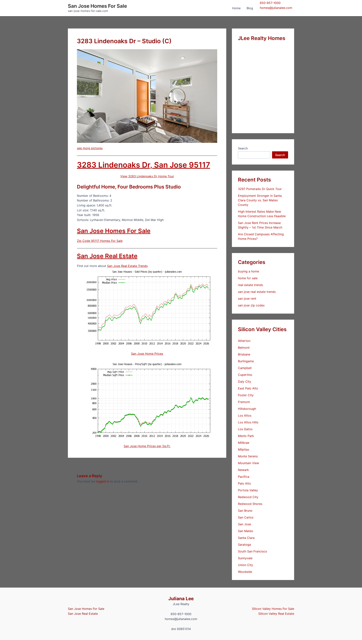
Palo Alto (244, 483)
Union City (245, 565)
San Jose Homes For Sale (97, 6)
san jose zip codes (251, 305)
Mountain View (248, 463)
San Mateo (245, 531)
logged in (102, 481)
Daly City (244, 381)
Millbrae (243, 443)
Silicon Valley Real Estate (276, 613)
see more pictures (90, 148)
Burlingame (246, 361)
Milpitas (243, 449)
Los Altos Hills (248, 422)
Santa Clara (246, 538)
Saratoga (244, 544)
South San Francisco (252, 551)
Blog (250, 8)
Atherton (244, 341)
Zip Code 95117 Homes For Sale (100, 241)
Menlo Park (246, 436)
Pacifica (243, 476)
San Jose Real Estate (107, 256)
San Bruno (245, 510)
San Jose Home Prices (147, 353)
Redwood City (248, 497)
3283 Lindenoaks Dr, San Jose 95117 (143, 164)
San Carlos (245, 517)
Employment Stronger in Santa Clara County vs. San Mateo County (260, 200)
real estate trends (250, 285)
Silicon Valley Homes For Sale (273, 609)
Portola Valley (248, 490)
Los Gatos (245, 429)
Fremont (244, 402)
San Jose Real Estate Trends (127, 266)
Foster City (246, 395)
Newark (243, 470)
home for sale (248, 278)
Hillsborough (247, 409)
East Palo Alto (248, 388)
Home (236, 8)
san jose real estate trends (257, 292)
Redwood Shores (250, 504)
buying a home (248, 271)
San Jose (244, 524)
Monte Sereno (248, 456)
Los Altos (244, 415)
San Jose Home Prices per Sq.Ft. (147, 446)
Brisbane (244, 354)
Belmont (244, 347)
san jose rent (247, 298)
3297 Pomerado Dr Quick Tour (260, 189)
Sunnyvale (245, 558)
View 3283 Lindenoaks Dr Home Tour (147, 176)
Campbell (245, 368)
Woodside (245, 572)
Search (243, 148)
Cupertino (245, 375)
